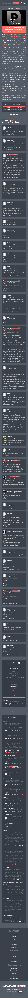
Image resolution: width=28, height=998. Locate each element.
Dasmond (10, 140)
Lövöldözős (7, 677)
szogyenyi (10, 491)
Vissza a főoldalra (15, 8)
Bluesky (14, 973)
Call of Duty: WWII (7, 814)
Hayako (20, 811)
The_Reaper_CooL (9, 775)
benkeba (13, 895)
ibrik (8, 154)
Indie (22, 677)
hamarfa (21, 738)
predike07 (10, 645)
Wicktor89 (10, 531)
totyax (9, 254)
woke (14, 879)
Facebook (14, 968)
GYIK (14, 939)
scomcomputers (12, 575)
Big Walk (5, 770)
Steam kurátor (14, 971)
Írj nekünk (14, 953)
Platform (13, 677)
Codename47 (8, 752)
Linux (11, 681)
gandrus (9, 636)
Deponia (5, 721)
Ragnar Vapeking (9, 766)
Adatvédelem (14, 959)
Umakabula (10, 230)
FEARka (13, 752)
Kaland (18, 677)
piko (14, 845)
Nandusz (9, 560)
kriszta (9, 623)
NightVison (20, 764)
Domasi (9, 436)
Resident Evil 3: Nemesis (9, 778)
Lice (8, 317)
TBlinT (17, 752)
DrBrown (9, 410)
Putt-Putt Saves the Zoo (9, 734)
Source (14, 690)
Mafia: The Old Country (9, 755)
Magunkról (14, 947)
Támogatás (14, 944)
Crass (9, 449)
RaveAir (15, 22)
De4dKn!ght (12, 911)
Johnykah (15, 764)
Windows (15, 681)
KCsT (20, 730)
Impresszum (14, 961)
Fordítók (14, 942)
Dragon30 (13, 864)
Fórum (14, 936)
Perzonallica (16, 993)
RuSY (8, 183)
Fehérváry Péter (8, 764)
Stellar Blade (6, 741)
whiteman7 (10, 203)
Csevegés (6, 830)
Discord (14, 956)
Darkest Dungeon (8, 915)
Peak (4, 797)
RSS (14, 976)
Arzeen (21, 763)
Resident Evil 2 (7, 788)
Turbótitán (13, 921)
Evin (11, 107)
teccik (9, 127)
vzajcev (9, 504)
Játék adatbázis (14, 934)
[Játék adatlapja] (19, 663)
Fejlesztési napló (14, 978)
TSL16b (9, 281)
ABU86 (9, 266)
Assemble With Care (8, 808)
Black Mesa (6, 107)
